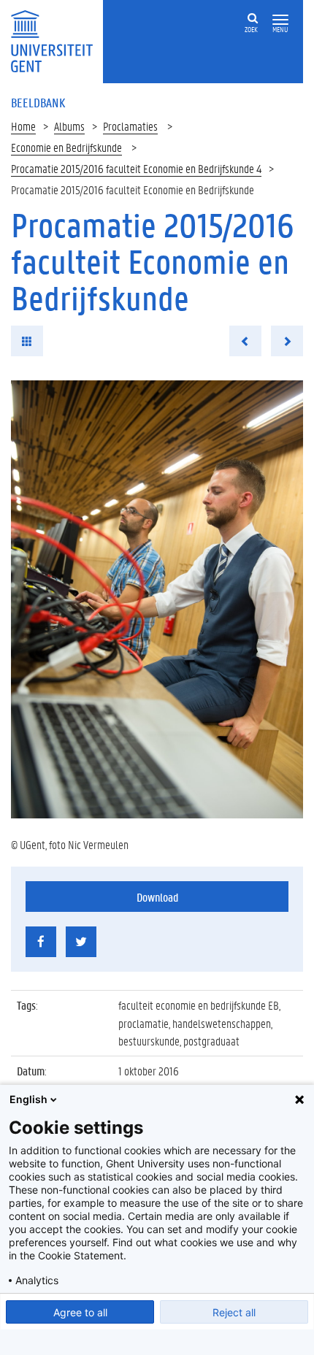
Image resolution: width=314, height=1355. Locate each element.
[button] (280, 20)
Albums (69, 126)
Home (23, 126)
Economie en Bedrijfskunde (66, 147)
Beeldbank (38, 102)
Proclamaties (130, 126)
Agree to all (80, 1312)
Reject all (234, 1312)
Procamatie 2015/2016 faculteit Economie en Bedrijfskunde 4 (136, 168)
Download (157, 897)
